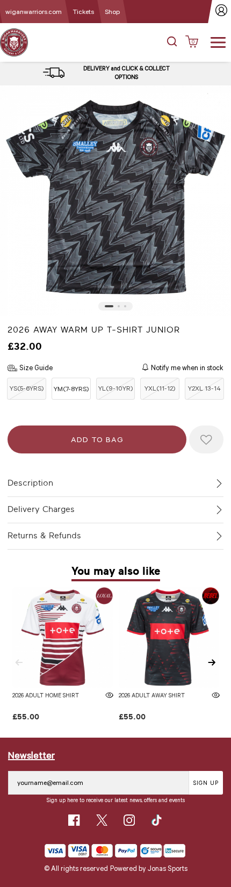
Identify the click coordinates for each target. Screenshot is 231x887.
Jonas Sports (167, 868)
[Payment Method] (91, 850)
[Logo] (14, 41)
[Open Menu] (218, 41)
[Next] (212, 662)
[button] (172, 42)
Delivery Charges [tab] (41, 509)
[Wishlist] (206, 439)
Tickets (83, 11)
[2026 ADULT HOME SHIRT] (62, 637)
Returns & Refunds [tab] (44, 535)
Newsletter (31, 755)
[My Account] (221, 11)
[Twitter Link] (101, 820)
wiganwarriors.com (33, 11)
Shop (112, 11)
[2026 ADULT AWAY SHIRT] (169, 637)
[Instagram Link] (129, 820)
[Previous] (19, 662)
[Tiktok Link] (156, 820)
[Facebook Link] (74, 820)
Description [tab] (30, 483)
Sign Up (206, 782)
